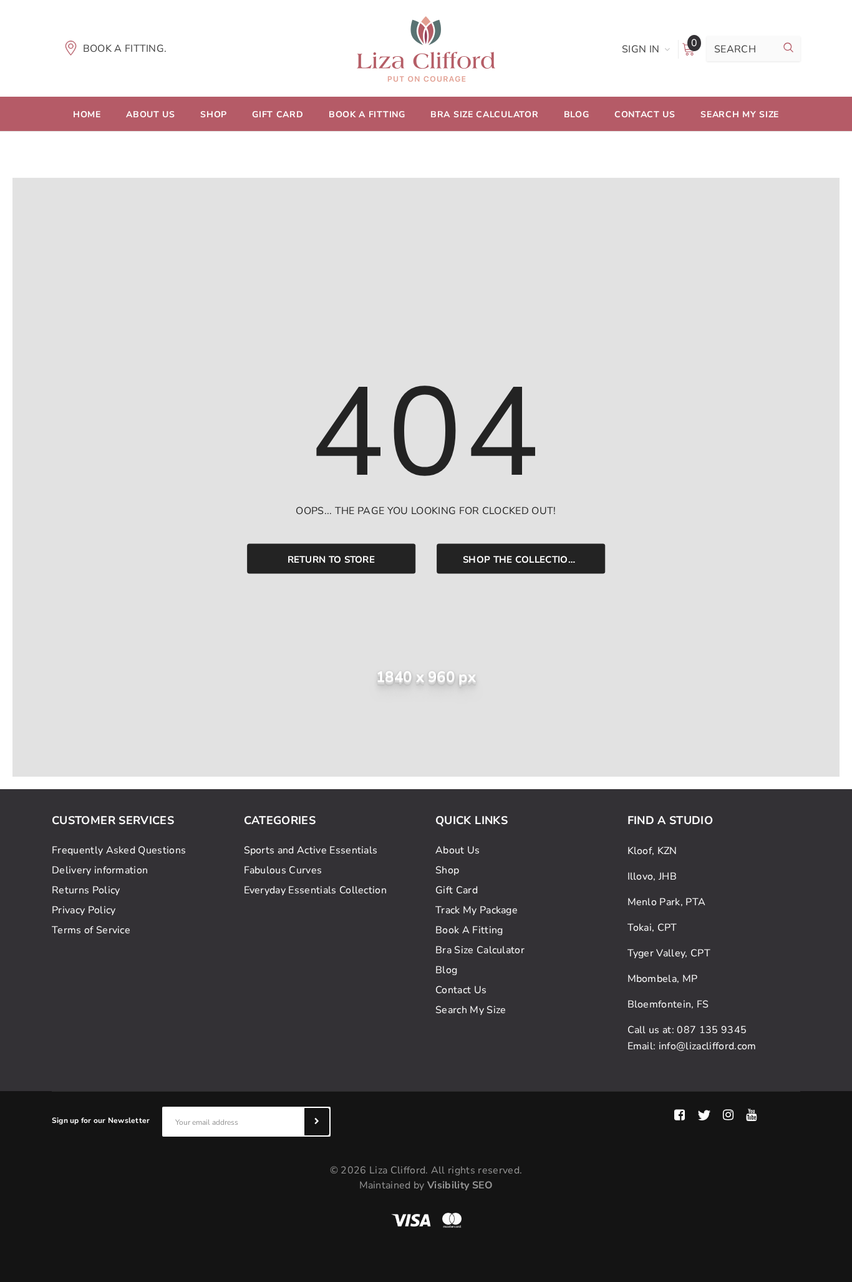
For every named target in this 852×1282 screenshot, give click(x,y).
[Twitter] (703, 1115)
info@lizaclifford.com (708, 1046)
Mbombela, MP (662, 979)
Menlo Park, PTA (666, 902)
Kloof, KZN (652, 851)
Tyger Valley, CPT (668, 953)
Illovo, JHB (652, 876)
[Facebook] (679, 1115)
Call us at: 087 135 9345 (687, 1030)
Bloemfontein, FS (668, 1004)
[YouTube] (751, 1115)
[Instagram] (728, 1115)
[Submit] (316, 1121)
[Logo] (426, 47)
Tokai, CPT (652, 928)
